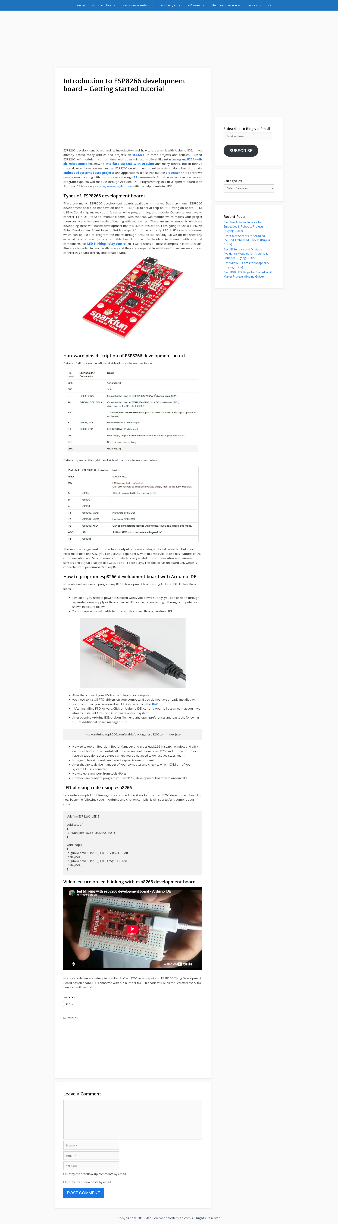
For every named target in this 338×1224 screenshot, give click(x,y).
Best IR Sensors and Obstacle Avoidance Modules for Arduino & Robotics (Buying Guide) (246, 253)
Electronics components (226, 5)
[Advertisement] (169, 39)
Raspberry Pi (168, 5)
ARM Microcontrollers (136, 5)
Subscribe (241, 150)
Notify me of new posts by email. (89, 1182)
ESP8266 (72, 1018)
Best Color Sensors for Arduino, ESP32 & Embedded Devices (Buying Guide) (247, 240)
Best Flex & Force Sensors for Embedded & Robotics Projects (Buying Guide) (244, 226)
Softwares (194, 5)
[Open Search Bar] (270, 5)
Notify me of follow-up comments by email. (96, 1174)
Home (81, 5)
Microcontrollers (101, 5)
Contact (252, 5)
